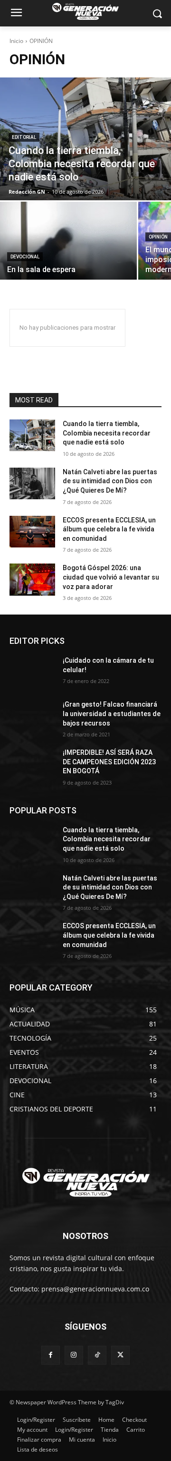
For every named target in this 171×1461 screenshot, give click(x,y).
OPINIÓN (158, 236)
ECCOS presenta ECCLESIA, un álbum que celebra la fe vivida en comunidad (109, 529)
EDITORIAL (24, 137)
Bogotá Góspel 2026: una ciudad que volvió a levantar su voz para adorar (111, 577)
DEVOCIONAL (24, 256)
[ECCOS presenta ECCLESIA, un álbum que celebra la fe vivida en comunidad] (32, 531)
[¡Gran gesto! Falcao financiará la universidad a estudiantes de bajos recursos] (32, 716)
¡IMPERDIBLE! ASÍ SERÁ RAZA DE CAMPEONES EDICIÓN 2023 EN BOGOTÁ (109, 762)
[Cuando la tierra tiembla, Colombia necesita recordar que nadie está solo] (85, 138)
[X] (120, 1355)
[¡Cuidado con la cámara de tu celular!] (32, 672)
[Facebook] (50, 1355)
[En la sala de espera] (68, 241)
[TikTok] (97, 1355)
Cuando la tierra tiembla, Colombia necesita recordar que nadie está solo (107, 433)
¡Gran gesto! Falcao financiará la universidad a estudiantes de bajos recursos (112, 713)
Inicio (16, 41)
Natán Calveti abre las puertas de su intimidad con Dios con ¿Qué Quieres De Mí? (110, 481)
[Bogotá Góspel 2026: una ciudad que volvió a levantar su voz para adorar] (32, 579)
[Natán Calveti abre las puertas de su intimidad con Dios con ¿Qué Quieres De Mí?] (32, 483)
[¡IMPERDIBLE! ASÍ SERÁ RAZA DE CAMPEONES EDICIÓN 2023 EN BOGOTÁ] (32, 764)
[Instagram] (74, 1355)
